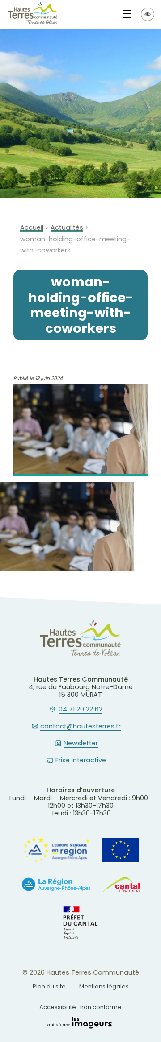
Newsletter (81, 744)
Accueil (31, 227)
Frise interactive (80, 761)
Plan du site (49, 986)
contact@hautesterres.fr (80, 727)
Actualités (67, 227)
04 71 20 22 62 (80, 710)
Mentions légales (104, 986)
